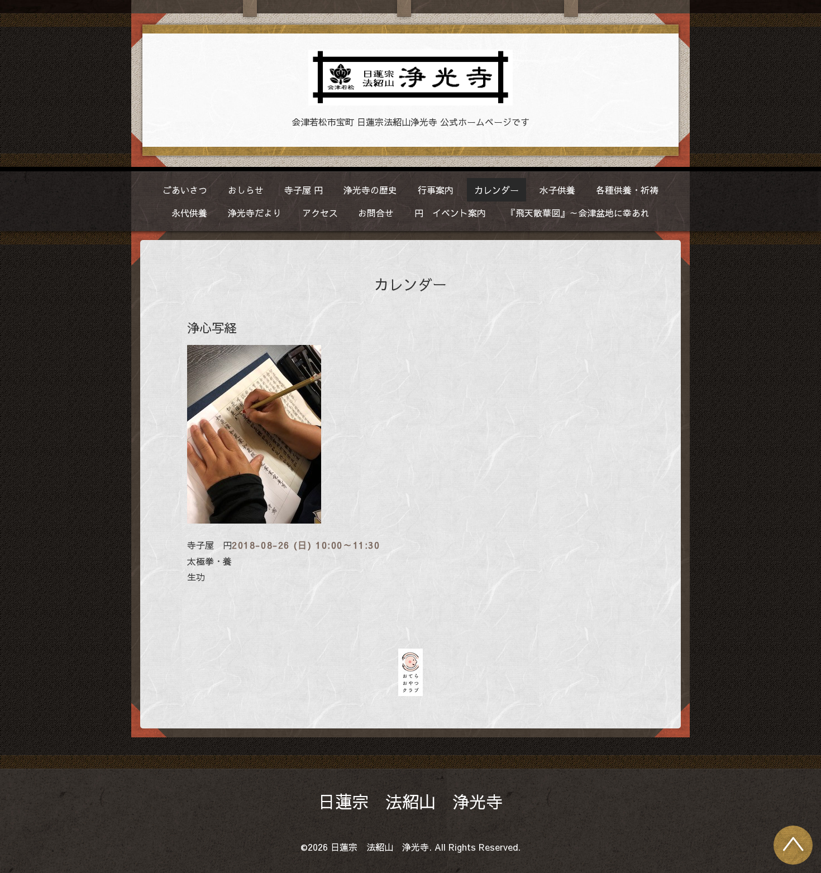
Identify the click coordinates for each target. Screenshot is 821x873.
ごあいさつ (185, 190)
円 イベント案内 (450, 213)
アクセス (320, 213)
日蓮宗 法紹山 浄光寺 (410, 801)
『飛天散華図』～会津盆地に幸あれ (578, 213)
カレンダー (496, 190)
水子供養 (557, 190)
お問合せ (376, 213)
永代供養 (189, 213)
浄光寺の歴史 (370, 190)
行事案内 (436, 190)
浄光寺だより (254, 213)
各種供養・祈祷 (627, 190)
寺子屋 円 (303, 190)
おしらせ (246, 190)
